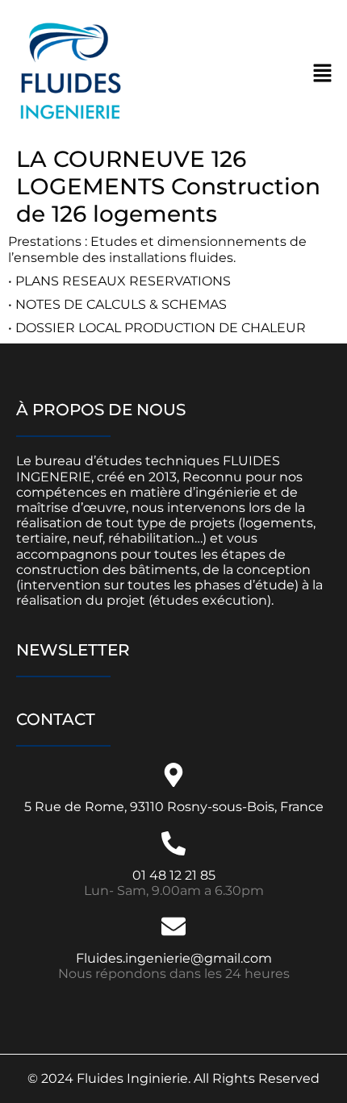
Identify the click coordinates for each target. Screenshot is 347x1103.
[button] (323, 72)
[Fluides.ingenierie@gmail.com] (173, 926)
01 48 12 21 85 (173, 875)
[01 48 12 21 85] (173, 843)
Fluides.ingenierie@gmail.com (174, 958)
